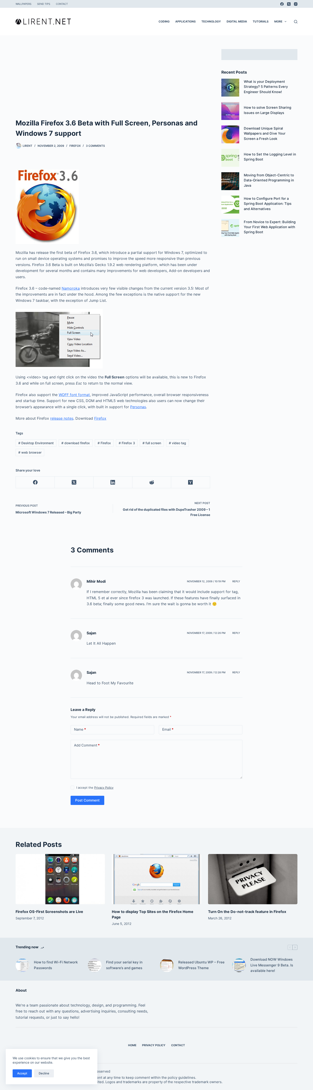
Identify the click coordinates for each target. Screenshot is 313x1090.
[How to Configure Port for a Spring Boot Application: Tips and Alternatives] (230, 205)
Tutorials (261, 21)
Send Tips (43, 4)
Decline (44, 1073)
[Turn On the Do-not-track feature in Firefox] (252, 879)
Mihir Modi (96, 581)
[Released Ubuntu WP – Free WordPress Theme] (167, 965)
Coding (164, 21)
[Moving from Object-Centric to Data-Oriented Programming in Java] (230, 181)
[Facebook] (282, 4)
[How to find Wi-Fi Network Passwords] (22, 965)
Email (167, 729)
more (278, 21)
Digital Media (237, 21)
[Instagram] (295, 4)
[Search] (295, 21)
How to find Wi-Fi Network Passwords (56, 965)
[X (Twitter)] (289, 4)
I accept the (94, 787)
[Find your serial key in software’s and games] (95, 965)
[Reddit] (151, 482)
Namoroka (71, 288)
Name (80, 729)
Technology (211, 21)
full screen (152, 443)
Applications (185, 21)
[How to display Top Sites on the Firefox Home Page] (156, 879)
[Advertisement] (113, 83)
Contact (62, 4)
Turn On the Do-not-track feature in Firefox (247, 911)
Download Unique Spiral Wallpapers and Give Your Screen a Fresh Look (265, 133)
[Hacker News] (190, 482)
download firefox (75, 443)
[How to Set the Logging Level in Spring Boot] (230, 158)
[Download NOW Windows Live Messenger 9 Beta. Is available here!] (239, 965)
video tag (177, 443)
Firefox (75, 145)
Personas (138, 407)
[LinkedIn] (112, 482)
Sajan (91, 633)
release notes (61, 418)
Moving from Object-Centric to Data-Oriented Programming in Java (269, 180)
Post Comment (87, 800)
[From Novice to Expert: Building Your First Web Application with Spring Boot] (230, 228)
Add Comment (87, 745)
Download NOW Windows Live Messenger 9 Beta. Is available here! (271, 965)
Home (132, 1045)
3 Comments (95, 145)
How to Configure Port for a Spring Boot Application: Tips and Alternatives (267, 204)
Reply (236, 581)
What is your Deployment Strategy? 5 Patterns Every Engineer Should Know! (266, 87)
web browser (29, 452)
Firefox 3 (127, 443)
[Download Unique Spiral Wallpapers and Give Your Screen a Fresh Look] (230, 134)
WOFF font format (74, 394)
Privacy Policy (103, 787)
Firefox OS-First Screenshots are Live (49, 911)
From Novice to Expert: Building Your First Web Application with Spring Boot (270, 227)
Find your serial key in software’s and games (124, 965)
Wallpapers (23, 4)
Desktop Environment (36, 443)
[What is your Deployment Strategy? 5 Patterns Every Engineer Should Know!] (230, 88)
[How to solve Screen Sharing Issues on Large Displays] (230, 111)
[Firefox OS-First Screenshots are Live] (60, 879)
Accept (22, 1073)
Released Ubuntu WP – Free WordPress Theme (201, 965)
